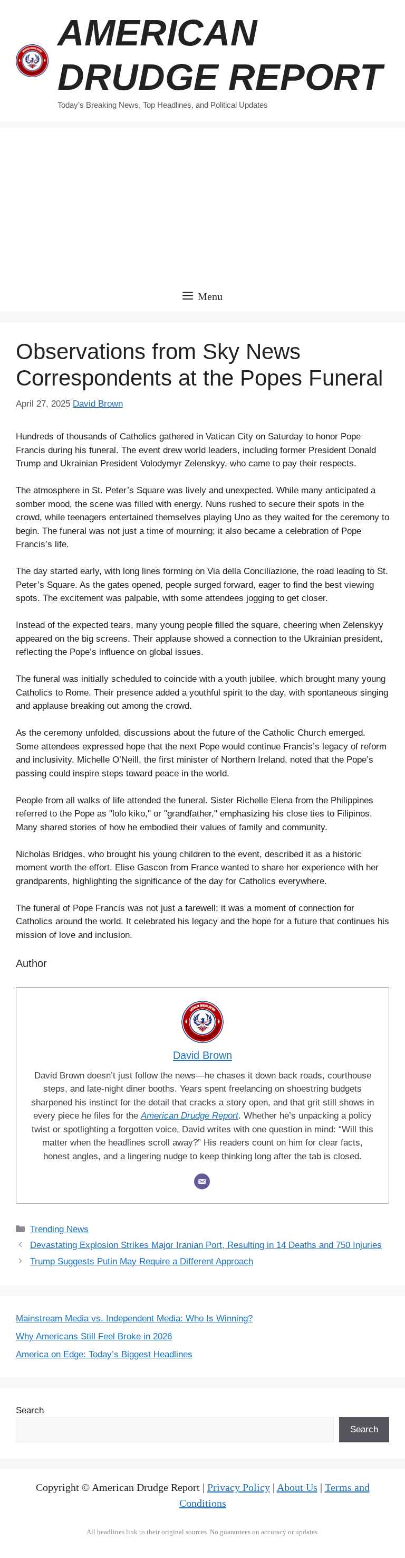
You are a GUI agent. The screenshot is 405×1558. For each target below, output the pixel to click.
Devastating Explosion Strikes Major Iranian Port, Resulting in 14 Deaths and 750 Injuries (206, 1245)
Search (30, 1410)
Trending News (59, 1229)
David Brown (98, 404)
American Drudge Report (189, 1116)
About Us (297, 1487)
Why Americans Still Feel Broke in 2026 (94, 1336)
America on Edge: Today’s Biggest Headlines (104, 1354)
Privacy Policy (238, 1487)
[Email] (202, 1181)
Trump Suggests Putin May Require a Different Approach (141, 1261)
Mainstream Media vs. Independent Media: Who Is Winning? (134, 1318)
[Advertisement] (202, 201)
